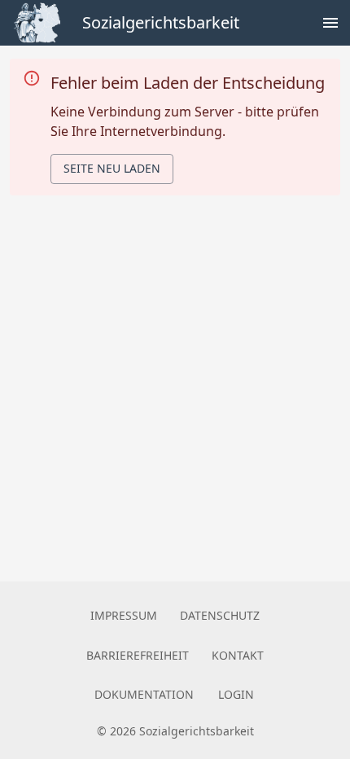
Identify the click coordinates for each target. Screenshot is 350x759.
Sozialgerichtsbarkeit (160, 22)
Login (236, 694)
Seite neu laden (111, 168)
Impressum (123, 615)
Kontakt (238, 655)
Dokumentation (144, 694)
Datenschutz (220, 615)
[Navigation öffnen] (330, 23)
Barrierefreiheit (137, 655)
